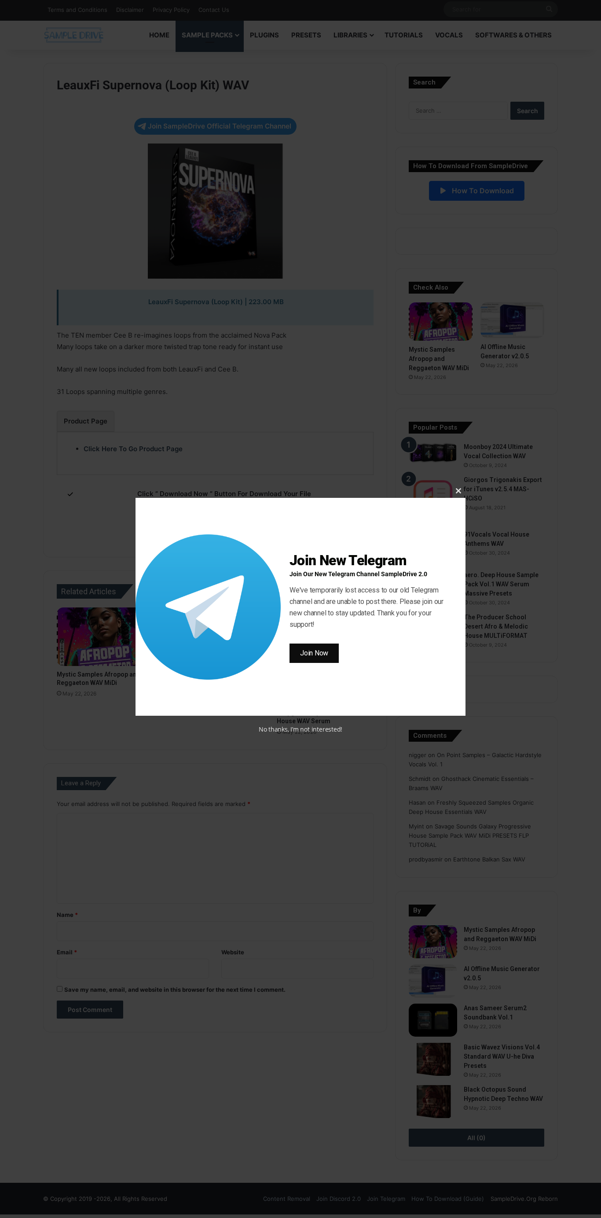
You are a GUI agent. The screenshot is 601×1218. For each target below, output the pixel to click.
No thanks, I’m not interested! (300, 729)
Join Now (314, 653)
